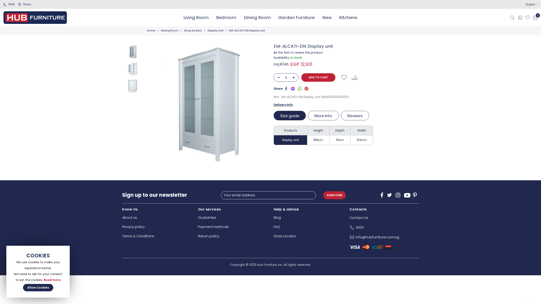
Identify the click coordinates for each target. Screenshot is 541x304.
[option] (132, 52)
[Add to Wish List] (344, 77)
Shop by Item (193, 30)
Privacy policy (133, 226)
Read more (52, 280)
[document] (38, 271)
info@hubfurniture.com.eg (377, 237)
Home (151, 30)
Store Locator (285, 236)
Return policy (208, 236)
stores (27, 4)
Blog (277, 217)
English (531, 4)
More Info (323, 115)
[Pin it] (306, 88)
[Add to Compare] (354, 77)
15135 (11, 4)
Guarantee (207, 217)
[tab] (290, 115)
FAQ (277, 226)
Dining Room (169, 30)
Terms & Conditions (138, 236)
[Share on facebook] (286, 88)
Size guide (289, 115)
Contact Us (359, 217)
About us (129, 217)
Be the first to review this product (298, 52)
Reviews (355, 115)
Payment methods (213, 226)
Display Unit (215, 30)
